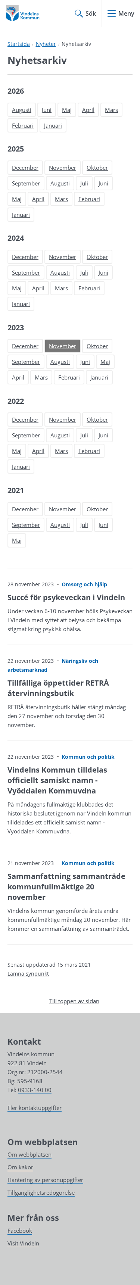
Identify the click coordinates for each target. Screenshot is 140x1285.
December (25, 167)
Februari (23, 125)
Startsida (18, 43)
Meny (126, 13)
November (62, 167)
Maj (67, 109)
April (88, 109)
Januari (53, 125)
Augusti (21, 109)
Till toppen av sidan (74, 1001)
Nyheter (46, 43)
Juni (47, 109)
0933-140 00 (35, 1090)
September (26, 183)
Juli (84, 183)
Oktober (97, 167)
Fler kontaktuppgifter (34, 1107)
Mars (111, 109)
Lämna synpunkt (28, 973)
